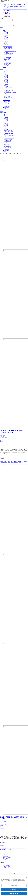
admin (1, 438)
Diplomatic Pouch (6, 866)
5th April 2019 (3, 821)
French (8, 13)
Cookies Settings (14, 885)
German (8, 15)
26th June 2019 (3, 435)
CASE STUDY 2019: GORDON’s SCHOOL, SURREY (11, 431)
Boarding (2, 461)
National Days (6, 867)
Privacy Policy (6, 858)
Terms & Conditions (7, 857)
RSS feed (5, 854)
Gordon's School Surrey (8, 462)
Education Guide (3, 437)
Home (1, 153)
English (6, 12)
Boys (5, 461)
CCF (7, 461)
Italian (8, 16)
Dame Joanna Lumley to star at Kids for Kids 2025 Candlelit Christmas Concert (14, 7)
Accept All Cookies (14, 893)
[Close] (26, 877)
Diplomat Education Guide (14, 461)
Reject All (14, 889)
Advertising (5, 856)
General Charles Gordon (13, 848)
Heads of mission (6, 865)
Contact (4, 859)
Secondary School (17, 462)
